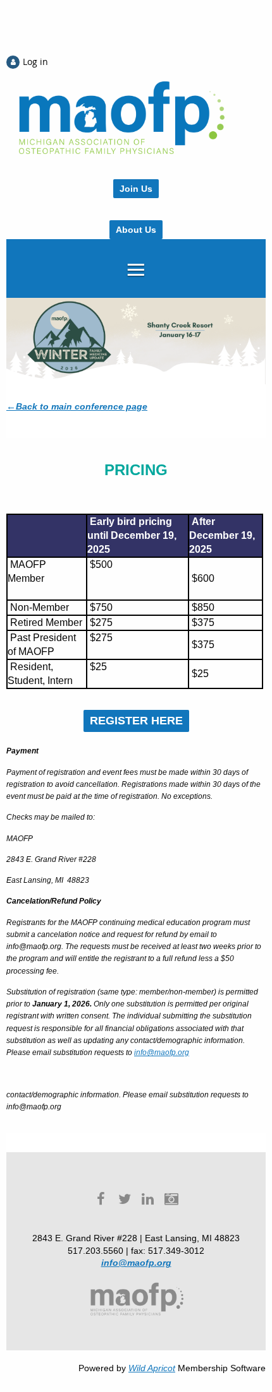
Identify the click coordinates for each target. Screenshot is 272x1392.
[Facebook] (100, 1198)
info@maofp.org (161, 1052)
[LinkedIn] (147, 1198)
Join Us (136, 189)
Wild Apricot (151, 1368)
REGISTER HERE (136, 720)
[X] (124, 1198)
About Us (136, 230)
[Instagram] (171, 1198)
